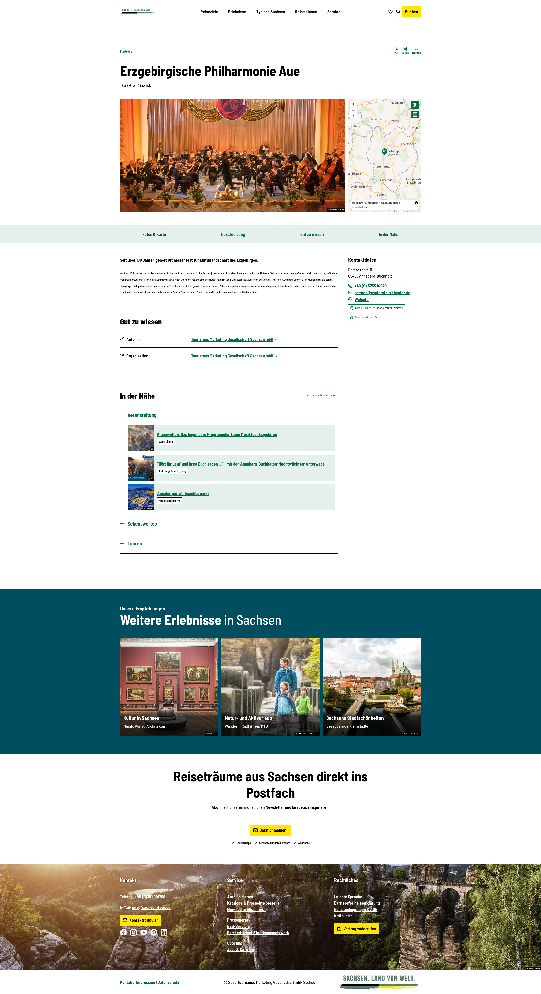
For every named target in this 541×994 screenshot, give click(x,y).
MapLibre (357, 203)
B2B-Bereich (238, 926)
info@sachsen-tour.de (151, 907)
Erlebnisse (237, 11)
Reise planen (306, 11)
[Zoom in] (353, 104)
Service (333, 11)
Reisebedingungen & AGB (355, 909)
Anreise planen (240, 896)
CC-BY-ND (148, 508)
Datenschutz (168, 982)
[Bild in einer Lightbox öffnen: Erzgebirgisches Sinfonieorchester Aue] (232, 155)
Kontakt (127, 982)
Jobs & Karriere (240, 949)
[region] (384, 155)
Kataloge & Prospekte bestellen (254, 902)
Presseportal (238, 919)
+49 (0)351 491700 (150, 896)
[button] (531, 989)
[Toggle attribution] (416, 202)
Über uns (234, 943)
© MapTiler (371, 203)
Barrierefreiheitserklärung (357, 902)
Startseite (126, 51)
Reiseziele (209, 11)
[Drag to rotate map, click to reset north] (353, 116)
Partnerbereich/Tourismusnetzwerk (258, 932)
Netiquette (343, 915)
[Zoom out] (353, 110)
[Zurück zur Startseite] (137, 12)
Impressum (145, 982)
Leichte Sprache (348, 896)
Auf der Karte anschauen (321, 395)
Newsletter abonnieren (246, 909)
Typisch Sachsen (270, 11)
